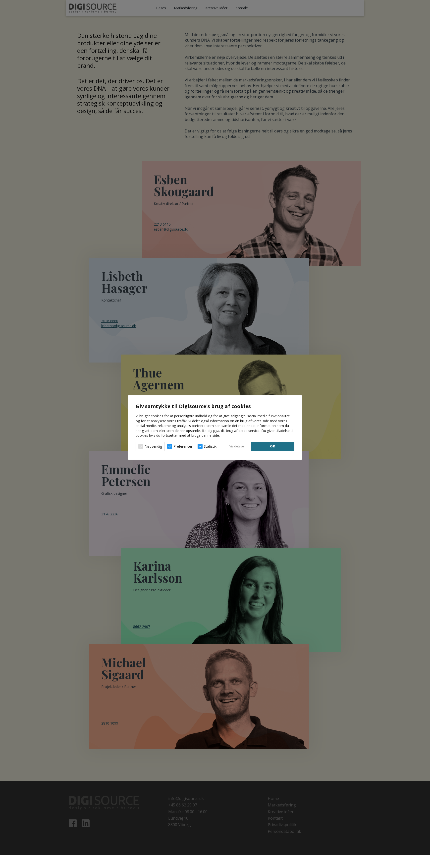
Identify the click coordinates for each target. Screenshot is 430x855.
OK (272, 446)
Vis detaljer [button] (237, 446)
